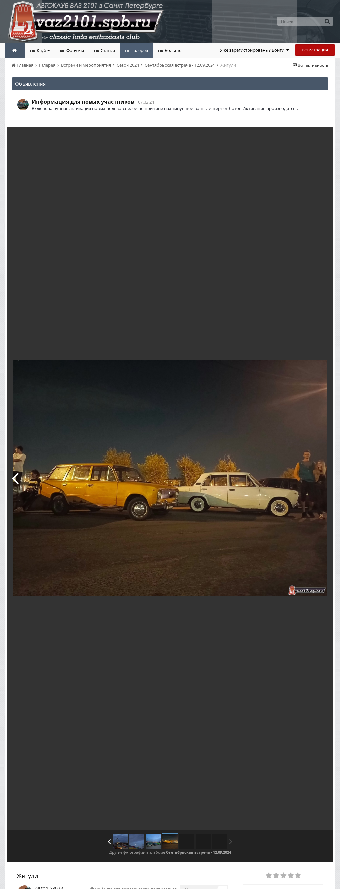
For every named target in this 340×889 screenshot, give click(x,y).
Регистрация (315, 50)
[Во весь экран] (321, 137)
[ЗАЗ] (120, 841)
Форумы (74, 50)
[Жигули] (136, 841)
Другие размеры (290, 137)
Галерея (139, 50)
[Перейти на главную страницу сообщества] (15, 50)
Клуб (41, 50)
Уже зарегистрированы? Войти (253, 50)
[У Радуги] (15, 478)
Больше (172, 50)
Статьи (107, 50)
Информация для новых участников (83, 101)
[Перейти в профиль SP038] (23, 104)
